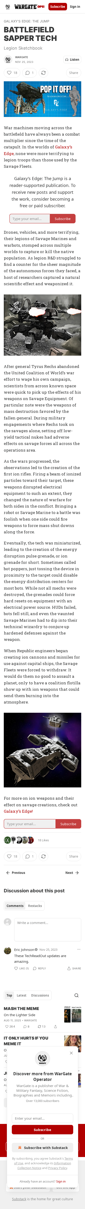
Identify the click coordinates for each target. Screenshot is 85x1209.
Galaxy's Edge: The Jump (27, 21)
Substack (19, 1199)
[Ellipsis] (79, 949)
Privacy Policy (57, 1168)
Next (69, 873)
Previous (18, 873)
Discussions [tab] (40, 995)
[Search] (76, 995)
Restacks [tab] (35, 906)
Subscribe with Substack (46, 1147)
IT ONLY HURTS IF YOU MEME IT (26, 1041)
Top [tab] (9, 995)
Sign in (75, 6)
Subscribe (57, 6)
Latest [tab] (21, 995)
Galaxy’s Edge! (18, 811)
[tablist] (24, 906)
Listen (74, 59)
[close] (71, 1053)
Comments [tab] (15, 906)
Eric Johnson (24, 949)
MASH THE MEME (21, 1008)
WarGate (21, 57)
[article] (42, 1017)
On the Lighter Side (19, 1014)
